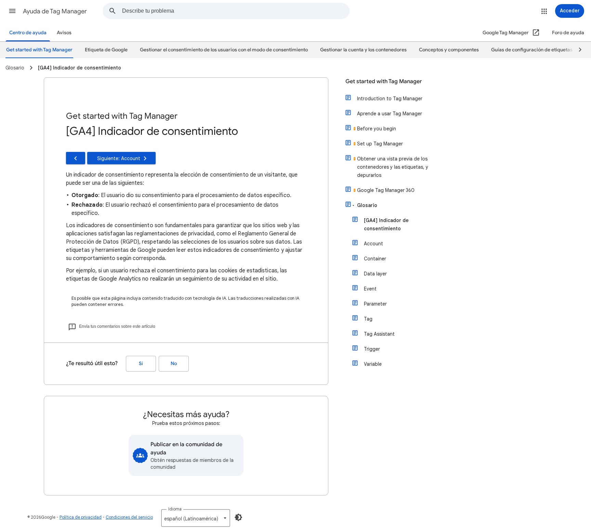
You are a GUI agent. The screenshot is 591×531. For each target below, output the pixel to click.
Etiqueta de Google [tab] (106, 50)
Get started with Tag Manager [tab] (39, 50)
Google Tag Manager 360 (386, 190)
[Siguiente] (577, 50)
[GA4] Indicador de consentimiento (386, 224)
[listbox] (195, 518)
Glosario (367, 205)
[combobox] (235, 11)
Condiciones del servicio (129, 517)
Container (375, 259)
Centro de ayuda (28, 33)
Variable (373, 364)
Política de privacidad (81, 517)
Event (370, 289)
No (174, 363)
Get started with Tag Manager (383, 81)
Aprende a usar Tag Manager (389, 114)
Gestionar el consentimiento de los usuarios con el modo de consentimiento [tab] (224, 50)
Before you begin (376, 129)
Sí (141, 363)
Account (373, 244)
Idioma (175, 508)
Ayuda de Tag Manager (55, 11)
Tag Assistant (379, 334)
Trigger (372, 349)
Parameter (375, 304)
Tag (368, 319)
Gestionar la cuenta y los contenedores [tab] (363, 50)
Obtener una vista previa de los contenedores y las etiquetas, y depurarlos (392, 167)
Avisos (64, 33)
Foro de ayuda (568, 33)
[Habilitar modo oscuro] (238, 517)
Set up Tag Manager (380, 144)
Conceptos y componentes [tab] (449, 50)
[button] (12, 11)
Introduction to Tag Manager (389, 98)
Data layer (375, 274)
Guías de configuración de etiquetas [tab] (532, 50)
